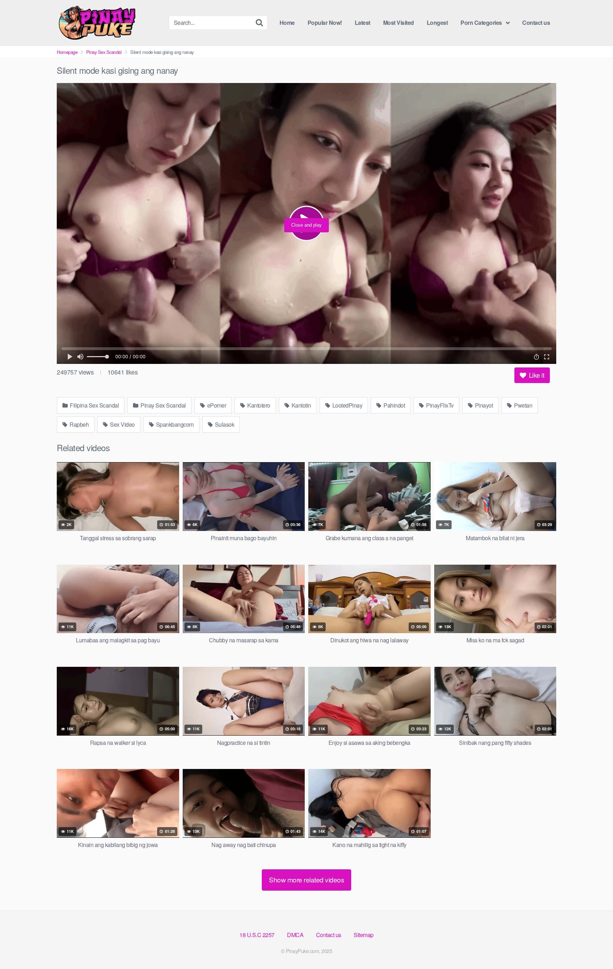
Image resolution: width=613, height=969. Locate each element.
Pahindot (393, 405)
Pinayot (483, 405)
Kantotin (300, 405)
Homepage (67, 52)
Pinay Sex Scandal (104, 52)
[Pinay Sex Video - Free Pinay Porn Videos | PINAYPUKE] (110, 23)
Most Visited (398, 22)
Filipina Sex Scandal (94, 405)
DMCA (295, 935)
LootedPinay (346, 405)
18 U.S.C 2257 (257, 935)
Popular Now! (325, 22)
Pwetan (522, 405)
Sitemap (364, 935)
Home (287, 22)
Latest (362, 22)
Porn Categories (481, 22)
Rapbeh (78, 424)
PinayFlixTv (439, 405)
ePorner (216, 405)
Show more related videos (306, 879)
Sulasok (224, 424)
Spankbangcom (174, 424)
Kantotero (258, 405)
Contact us (536, 22)
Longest (437, 22)
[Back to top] (593, 946)
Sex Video (122, 424)
